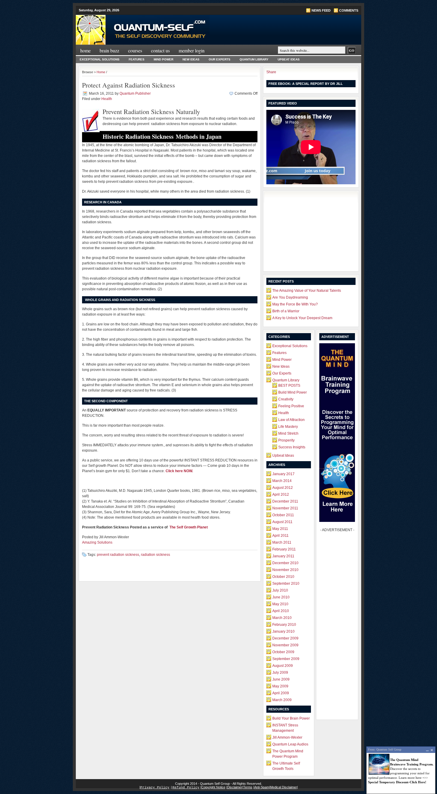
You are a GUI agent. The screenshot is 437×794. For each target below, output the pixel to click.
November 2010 (285, 570)
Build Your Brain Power (291, 718)
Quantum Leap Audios (290, 744)
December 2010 (285, 563)
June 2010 (281, 597)
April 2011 (280, 536)
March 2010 (282, 618)
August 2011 (282, 522)
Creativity (285, 399)
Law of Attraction (291, 420)
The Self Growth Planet (188, 527)
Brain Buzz (109, 50)
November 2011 (285, 508)
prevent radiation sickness (118, 555)
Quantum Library (254, 59)
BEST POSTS (289, 385)
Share (271, 72)
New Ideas (191, 59)
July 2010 (280, 590)
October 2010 (283, 577)
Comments (348, 10)
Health (106, 99)
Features (136, 59)
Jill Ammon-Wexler (287, 737)
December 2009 (285, 638)
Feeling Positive (291, 406)
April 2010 (280, 611)
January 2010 (283, 631)
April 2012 (280, 494)
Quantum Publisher (135, 93)
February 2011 (284, 549)
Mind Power (163, 59)
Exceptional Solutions (100, 59)
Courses (135, 50)
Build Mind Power (292, 392)
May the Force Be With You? (295, 304)
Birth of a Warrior (285, 311)
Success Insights (291, 447)
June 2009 (281, 679)
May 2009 (280, 686)
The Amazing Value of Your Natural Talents (306, 290)
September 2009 (285, 659)
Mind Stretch (288, 433)
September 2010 (285, 583)
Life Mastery (288, 427)
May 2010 (280, 604)
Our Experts (219, 59)
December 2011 (285, 501)
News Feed (321, 10)
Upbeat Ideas (289, 59)
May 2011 (280, 529)
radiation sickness (155, 555)
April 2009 (280, 693)
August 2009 (282, 666)
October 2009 (283, 652)
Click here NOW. (179, 471)
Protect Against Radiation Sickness (128, 85)
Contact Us (160, 50)
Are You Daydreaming (290, 297)
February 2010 (284, 625)
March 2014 (282, 481)
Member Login (192, 50)
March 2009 (282, 700)
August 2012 (282, 488)
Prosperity (286, 440)
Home (85, 50)
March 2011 (281, 542)
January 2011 (283, 556)
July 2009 (280, 672)
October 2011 (283, 515)
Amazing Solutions (97, 542)
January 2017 (283, 474)
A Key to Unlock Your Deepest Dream (302, 318)
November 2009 (285, 645)
